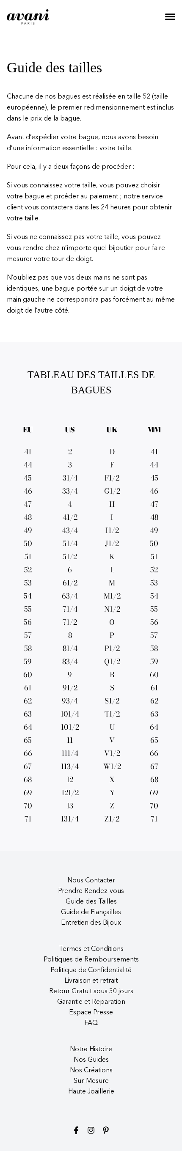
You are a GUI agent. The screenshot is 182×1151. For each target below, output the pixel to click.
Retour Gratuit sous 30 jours (91, 991)
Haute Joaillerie (91, 1091)
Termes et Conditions (91, 949)
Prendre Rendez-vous (91, 891)
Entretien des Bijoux (91, 923)
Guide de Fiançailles (91, 912)
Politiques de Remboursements (91, 959)
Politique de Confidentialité (91, 970)
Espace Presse (91, 1012)
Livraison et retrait (91, 981)
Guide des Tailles (91, 901)
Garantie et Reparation (91, 1002)
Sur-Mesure (91, 1081)
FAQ (91, 1023)
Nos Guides (91, 1060)
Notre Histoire (91, 1049)
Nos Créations (91, 1070)
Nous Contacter (91, 880)
